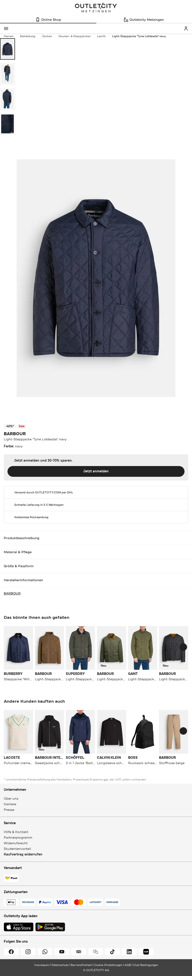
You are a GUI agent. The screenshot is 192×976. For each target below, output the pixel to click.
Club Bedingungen (145, 965)
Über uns (11, 798)
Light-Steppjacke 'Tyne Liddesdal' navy (139, 36)
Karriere (10, 804)
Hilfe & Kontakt (16, 832)
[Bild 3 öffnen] (7, 99)
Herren (8, 36)
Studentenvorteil (17, 849)
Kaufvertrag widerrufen (23, 854)
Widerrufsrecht (16, 843)
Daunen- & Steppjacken (75, 36)
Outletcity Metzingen (96, 8)
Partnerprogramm (18, 837)
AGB (128, 965)
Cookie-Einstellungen (108, 965)
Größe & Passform (18, 566)
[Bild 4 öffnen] (7, 124)
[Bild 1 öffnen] (7, 49)
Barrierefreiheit (81, 965)
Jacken (47, 36)
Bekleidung (27, 36)
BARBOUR (15, 433)
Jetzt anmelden (96, 471)
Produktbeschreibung (21, 538)
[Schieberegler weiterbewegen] (183, 647)
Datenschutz (60, 965)
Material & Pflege (18, 552)
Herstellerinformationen (23, 580)
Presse (9, 810)
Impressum (41, 965)
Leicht (101, 36)
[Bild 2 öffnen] (7, 74)
